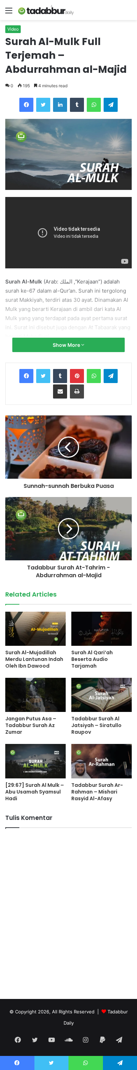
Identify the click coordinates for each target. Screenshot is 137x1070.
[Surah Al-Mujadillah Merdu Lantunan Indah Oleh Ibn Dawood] (35, 629)
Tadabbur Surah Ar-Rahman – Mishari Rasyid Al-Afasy (97, 792)
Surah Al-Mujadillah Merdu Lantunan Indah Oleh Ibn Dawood (34, 659)
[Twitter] (43, 105)
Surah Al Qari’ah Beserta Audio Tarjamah (92, 659)
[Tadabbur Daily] (46, 10)
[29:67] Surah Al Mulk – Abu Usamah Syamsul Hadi (34, 792)
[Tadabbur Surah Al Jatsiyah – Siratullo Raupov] (101, 695)
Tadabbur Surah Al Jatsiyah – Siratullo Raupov (96, 725)
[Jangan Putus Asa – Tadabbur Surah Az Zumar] (35, 695)
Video (13, 29)
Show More (67, 345)
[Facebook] (26, 105)
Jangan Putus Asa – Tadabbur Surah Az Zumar (30, 725)
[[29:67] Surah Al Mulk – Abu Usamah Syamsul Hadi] (35, 761)
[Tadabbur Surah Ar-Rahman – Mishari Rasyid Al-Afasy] (101, 761)
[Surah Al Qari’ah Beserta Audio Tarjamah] (101, 629)
